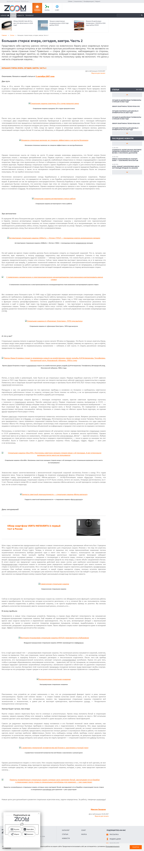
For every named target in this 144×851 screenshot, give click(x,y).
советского (79, 380)
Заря (84, 440)
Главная (4, 35)
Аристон (88, 477)
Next (127, 133)
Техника (37, 10)
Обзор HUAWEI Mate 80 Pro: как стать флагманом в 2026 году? (23, 23)
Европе (22, 189)
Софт (57, 10)
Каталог (4, 15)
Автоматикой (14, 560)
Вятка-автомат (76, 499)
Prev (127, 94)
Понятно (135, 847)
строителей (6, 385)
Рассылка (114, 834)
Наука (47, 10)
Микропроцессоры (9, 564)
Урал (91, 440)
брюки (51, 226)
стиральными (20, 402)
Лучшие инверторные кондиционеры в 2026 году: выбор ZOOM (59, 23)
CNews (70, 1)
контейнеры (47, 789)
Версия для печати (98, 73)
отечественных (66, 436)
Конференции (89, 1)
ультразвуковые (69, 660)
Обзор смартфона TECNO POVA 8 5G (126, 106)
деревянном (32, 365)
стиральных (94, 431)
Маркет (97, 1)
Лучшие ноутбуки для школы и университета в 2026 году (125, 111)
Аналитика (78, 1)
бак (17, 407)
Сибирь (75, 440)
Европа (61, 304)
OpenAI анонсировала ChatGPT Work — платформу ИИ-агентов (125, 159)
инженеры (39, 255)
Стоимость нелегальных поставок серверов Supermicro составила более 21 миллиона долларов (127, 151)
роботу (93, 738)
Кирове (28, 419)
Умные (22, 738)
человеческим (99, 567)
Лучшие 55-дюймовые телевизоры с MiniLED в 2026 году (126, 100)
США (49, 294)
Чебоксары (46, 419)
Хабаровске (79, 643)
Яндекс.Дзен (115, 839)
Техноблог (29, 15)
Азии (68, 616)
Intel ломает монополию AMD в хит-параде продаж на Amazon (125, 167)
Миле (102, 341)
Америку (44, 304)
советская (12, 416)
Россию (39, 341)
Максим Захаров (98, 809)
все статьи (139, 89)
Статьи (13, 15)
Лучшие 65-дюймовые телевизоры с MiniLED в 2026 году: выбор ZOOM (95, 23)
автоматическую (19, 480)
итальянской (62, 475)
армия (4, 411)
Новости (20, 15)
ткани (79, 667)
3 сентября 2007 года (45, 76)
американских (81, 243)
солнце (87, 701)
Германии (70, 341)
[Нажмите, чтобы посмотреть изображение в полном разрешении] (54, 103)
